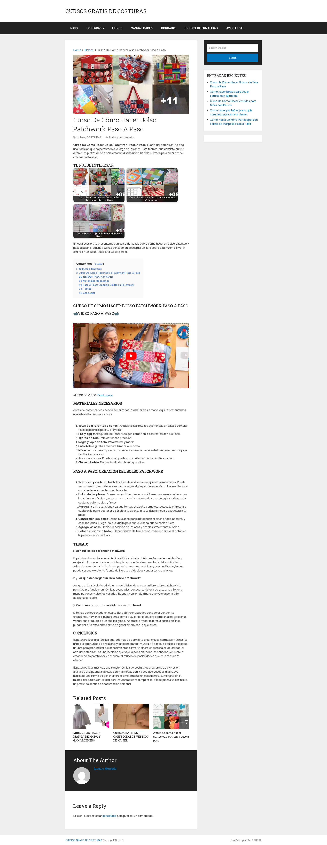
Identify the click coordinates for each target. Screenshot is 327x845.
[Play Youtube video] (131, 355)
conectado (109, 815)
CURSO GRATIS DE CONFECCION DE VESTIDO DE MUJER (130, 736)
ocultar (99, 264)
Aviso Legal (235, 28)
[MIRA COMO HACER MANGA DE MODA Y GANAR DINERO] (91, 716)
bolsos (81, 137)
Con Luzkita (104, 395)
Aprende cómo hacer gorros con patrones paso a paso (171, 736)
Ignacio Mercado (105, 768)
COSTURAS (94, 28)
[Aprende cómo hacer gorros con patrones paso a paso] (171, 716)
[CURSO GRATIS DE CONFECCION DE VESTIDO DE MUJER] (131, 716)
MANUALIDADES (142, 28)
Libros (117, 28)
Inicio (74, 28)
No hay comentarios (122, 137)
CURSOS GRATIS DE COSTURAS (105, 11)
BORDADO (168, 28)
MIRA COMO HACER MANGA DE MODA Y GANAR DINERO (87, 736)
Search (233, 57)
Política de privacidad (201, 28)
